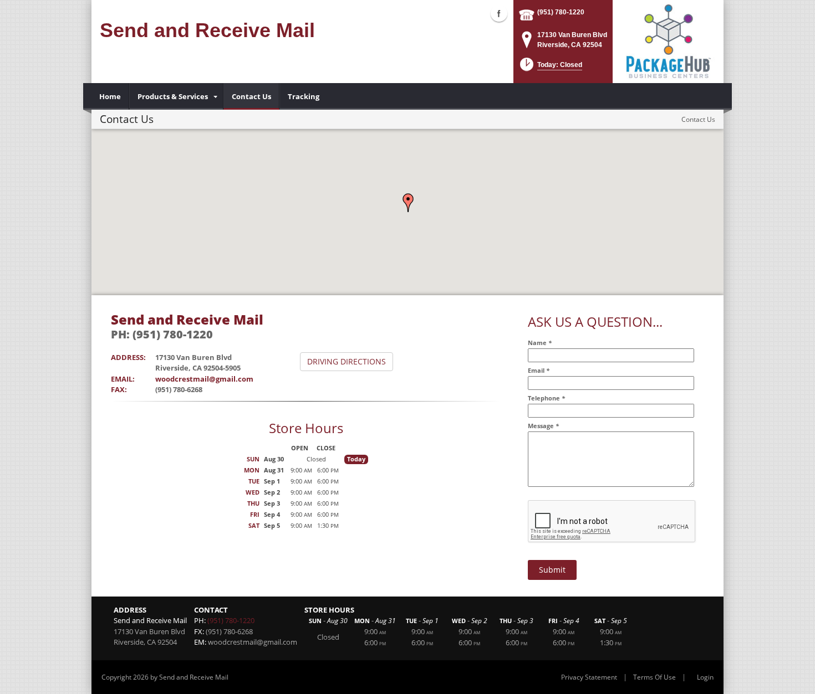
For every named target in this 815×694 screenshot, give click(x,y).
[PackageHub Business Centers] (668, 40)
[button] (408, 202)
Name (540, 342)
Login (705, 677)
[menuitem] (110, 96)
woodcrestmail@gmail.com (204, 379)
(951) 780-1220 (560, 12)
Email (538, 370)
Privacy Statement (589, 677)
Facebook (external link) (499, 13)
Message (543, 425)
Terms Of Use (654, 677)
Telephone (546, 398)
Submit (552, 569)
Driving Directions (346, 361)
